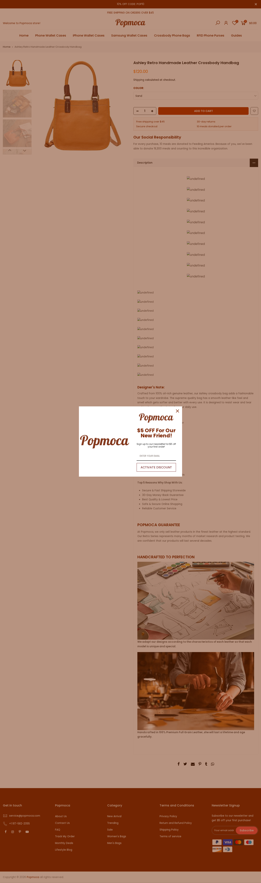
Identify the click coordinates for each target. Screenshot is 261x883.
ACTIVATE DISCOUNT (156, 467)
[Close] (177, 411)
